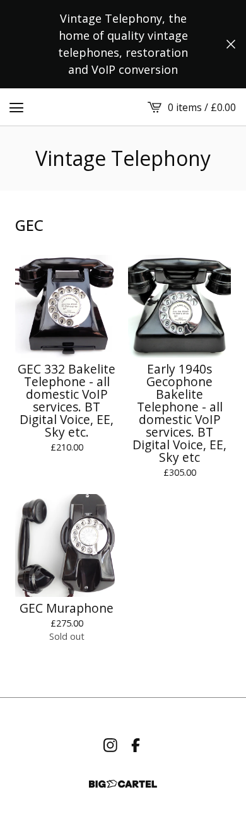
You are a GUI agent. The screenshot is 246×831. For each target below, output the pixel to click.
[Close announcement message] (231, 44)
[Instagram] (110, 745)
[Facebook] (135, 745)
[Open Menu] (16, 107)
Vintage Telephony (123, 158)
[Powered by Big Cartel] (123, 784)
